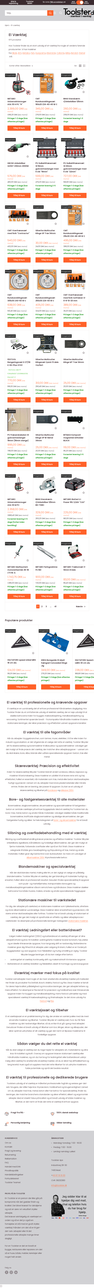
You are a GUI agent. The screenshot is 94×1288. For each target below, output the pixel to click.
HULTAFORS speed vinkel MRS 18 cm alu (21, 661)
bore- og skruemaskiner (65, 820)
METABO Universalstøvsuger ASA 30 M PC (16, 502)
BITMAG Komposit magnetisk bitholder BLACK (73, 438)
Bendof (74, 53)
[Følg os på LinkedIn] (16, 1272)
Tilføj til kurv (19, 128)
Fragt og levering (13, 1150)
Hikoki (14, 53)
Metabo (26, 53)
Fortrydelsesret (12, 1178)
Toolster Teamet (13, 1182)
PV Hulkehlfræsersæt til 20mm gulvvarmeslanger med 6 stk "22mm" (74, 167)
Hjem (7, 25)
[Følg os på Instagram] (11, 1272)
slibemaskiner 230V (36, 857)
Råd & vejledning (13, 2)
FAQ (7, 1162)
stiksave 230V (67, 790)
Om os (8, 1142)
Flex (52, 1001)
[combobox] (26, 13)
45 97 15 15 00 (59, 1175)
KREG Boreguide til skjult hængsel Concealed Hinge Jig (54, 663)
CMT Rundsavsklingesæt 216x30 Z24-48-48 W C (74, 233)
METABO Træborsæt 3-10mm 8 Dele (74, 568)
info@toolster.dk (59, 1185)
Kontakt (8, 1146)
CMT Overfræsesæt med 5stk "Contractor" (18, 232)
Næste (79, 606)
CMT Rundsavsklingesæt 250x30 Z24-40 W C (45, 298)
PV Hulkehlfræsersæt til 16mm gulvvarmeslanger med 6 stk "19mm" (47, 167)
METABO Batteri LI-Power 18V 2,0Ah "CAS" (74, 500)
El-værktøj (15, 25)
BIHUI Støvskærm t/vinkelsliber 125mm (73, 100)
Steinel (82, 53)
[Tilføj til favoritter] (28, 92)
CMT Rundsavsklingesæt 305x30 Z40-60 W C (17, 298)
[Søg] (50, 13)
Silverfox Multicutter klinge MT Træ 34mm (73, 360)
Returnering (10, 1154)
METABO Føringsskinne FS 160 (46, 568)
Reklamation (11, 1158)
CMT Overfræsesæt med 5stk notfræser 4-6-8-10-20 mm (74, 298)
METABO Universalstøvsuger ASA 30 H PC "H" (16, 101)
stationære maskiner (78, 920)
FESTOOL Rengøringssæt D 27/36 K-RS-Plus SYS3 (18, 362)
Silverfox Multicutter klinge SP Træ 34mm (45, 232)
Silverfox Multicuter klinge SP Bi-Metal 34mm (44, 438)
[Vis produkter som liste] (84, 66)
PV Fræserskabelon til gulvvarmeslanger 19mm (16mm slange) (18, 438)
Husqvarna (40, 53)
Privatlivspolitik (11, 1170)
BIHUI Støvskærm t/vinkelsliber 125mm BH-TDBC (45, 502)
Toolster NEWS (30, 2)
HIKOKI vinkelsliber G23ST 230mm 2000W (18, 164)
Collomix (61, 53)
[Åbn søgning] (60, 13)
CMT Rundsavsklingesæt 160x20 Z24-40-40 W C (46, 101)
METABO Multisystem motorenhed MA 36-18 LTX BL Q (18, 570)
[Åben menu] (54, 13)
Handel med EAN (12, 1166)
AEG (20, 53)
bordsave (52, 790)
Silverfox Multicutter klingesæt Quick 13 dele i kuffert (47, 362)
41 (55, 606)
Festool (43, 1001)
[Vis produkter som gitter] (80, 66)
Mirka (67, 53)
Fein (33, 53)
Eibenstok (51, 53)
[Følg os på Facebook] (6, 1272)
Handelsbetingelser (14, 1174)
